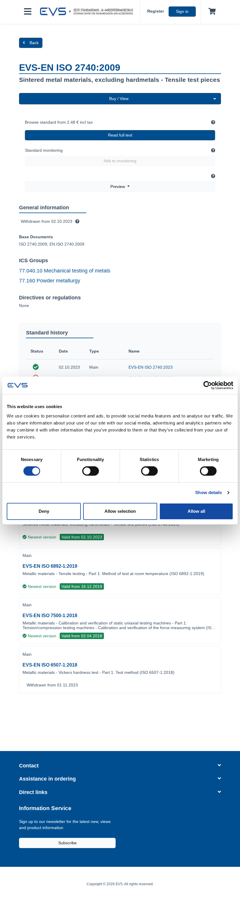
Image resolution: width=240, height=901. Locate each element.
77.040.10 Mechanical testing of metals (64, 271)
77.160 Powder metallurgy (49, 281)
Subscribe (67, 842)
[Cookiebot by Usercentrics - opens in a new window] (207, 385)
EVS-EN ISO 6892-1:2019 (50, 566)
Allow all (196, 511)
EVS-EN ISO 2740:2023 (150, 367)
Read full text (120, 135)
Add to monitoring (120, 160)
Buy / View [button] (118, 98)
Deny (44, 511)
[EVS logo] (88, 12)
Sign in (182, 11)
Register (155, 11)
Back (34, 42)
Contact (29, 766)
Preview (118, 186)
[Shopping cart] (211, 11)
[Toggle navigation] (27, 12)
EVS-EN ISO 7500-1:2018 (50, 615)
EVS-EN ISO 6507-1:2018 (50, 664)
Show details (208, 492)
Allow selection (120, 511)
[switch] (90, 471)
